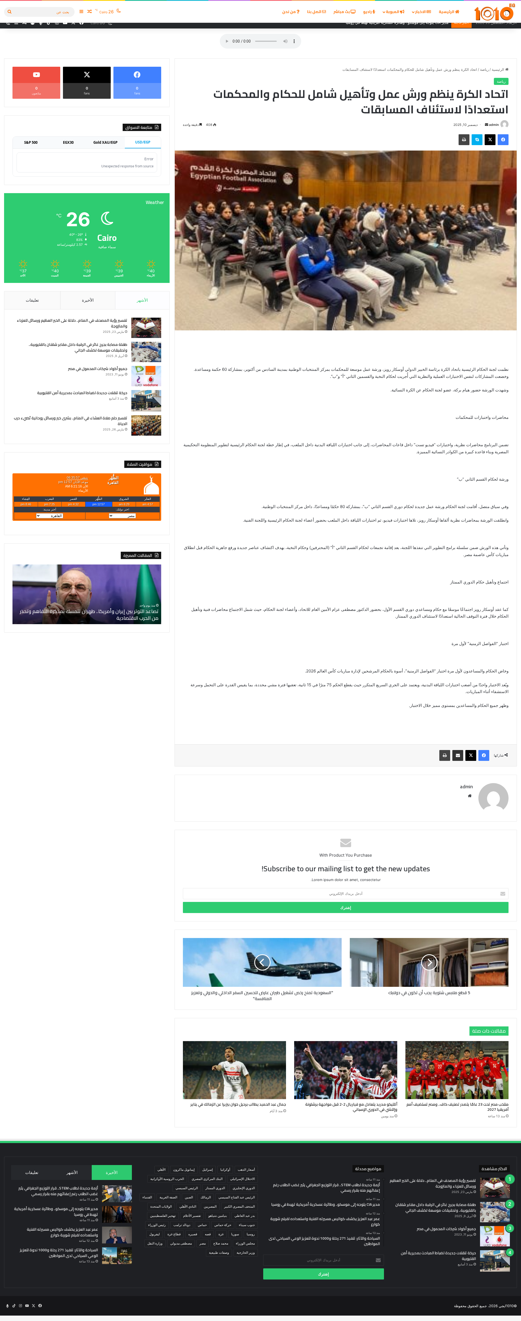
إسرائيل (207, 1169)
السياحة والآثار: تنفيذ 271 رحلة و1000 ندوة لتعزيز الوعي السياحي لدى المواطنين (59, 1252)
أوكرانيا (225, 1169)
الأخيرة (88, 300)
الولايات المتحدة (161, 1206)
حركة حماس (222, 1225)
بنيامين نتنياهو (217, 1216)
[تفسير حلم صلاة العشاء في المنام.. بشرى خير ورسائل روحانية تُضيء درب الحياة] (146, 425)
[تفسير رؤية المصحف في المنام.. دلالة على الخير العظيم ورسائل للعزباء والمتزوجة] (146, 328)
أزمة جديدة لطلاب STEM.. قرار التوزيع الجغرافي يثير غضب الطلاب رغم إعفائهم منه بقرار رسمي (58, 1191)
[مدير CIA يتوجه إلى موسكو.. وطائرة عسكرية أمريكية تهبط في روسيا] (117, 1214)
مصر (202, 1243)
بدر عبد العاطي (244, 1216)
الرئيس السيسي (187, 1188)
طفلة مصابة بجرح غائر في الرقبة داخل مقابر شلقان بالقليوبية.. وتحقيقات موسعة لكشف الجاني (78, 347)
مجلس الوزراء (245, 1243)
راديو (368, 11)
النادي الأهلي (187, 1206)
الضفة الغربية (168, 1197)
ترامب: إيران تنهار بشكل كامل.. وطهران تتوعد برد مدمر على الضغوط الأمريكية (89, 615)
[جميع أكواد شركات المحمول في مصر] (146, 376)
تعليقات (32, 300)
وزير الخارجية (246, 1252)
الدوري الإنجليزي (244, 1188)
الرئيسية (447, 11)
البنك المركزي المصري (207, 1179)
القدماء (147, 1197)
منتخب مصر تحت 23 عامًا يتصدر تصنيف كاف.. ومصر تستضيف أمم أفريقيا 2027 (457, 1107)
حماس (202, 1225)
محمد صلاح (220, 1243)
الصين (189, 1197)
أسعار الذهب (246, 1169)
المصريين (210, 1206)
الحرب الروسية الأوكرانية (167, 1179)
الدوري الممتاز (215, 1188)
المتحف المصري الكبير (239, 1206)
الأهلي (161, 1169)
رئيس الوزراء (157, 1225)
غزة (221, 1234)
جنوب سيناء (247, 1225)
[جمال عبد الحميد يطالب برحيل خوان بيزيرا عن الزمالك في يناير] (234, 1070)
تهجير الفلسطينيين (163, 1216)
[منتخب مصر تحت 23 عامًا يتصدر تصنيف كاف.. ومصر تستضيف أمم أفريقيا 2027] (457, 1070)
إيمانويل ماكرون (184, 1169)
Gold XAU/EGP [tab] (105, 142)
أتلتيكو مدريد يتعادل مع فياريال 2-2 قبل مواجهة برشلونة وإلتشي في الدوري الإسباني (351, 1107)
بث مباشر (342, 11)
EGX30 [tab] (68, 142)
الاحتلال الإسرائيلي (242, 1179)
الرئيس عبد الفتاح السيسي (236, 1197)
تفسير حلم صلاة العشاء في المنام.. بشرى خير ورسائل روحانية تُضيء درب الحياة (70, 420)
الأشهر (142, 300)
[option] (86, 594)
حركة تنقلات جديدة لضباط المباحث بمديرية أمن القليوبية (82, 392)
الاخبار (421, 11)
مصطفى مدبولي (181, 1243)
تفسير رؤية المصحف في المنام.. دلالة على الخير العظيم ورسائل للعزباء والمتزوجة (72, 323)
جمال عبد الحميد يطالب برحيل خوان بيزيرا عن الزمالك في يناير (238, 1104)
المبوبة (393, 11)
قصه (208, 1234)
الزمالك (206, 1197)
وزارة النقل (155, 1243)
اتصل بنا (314, 11)
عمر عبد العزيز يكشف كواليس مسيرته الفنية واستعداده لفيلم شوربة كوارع (62, 1232)
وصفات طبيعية (219, 1252)
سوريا (235, 1234)
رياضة (484, 69)
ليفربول (154, 1234)
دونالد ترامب (181, 1225)
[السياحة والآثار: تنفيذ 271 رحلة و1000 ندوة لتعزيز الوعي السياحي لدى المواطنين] (117, 1255)
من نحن (289, 11)
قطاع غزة (174, 1234)
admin (494, 125)
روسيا (251, 1234)
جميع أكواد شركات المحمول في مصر (97, 368)
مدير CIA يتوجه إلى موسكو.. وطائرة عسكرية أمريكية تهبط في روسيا (56, 1211)
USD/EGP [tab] (142, 142)
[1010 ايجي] (495, 12)
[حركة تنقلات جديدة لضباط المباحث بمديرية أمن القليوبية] (146, 400)
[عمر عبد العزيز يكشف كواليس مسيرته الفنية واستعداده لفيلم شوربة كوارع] (117, 1235)
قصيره (192, 1234)
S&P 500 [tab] (30, 142)
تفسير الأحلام (192, 1216)
